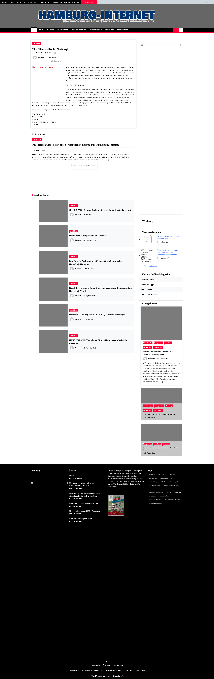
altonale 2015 (178, 492)
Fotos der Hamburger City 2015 (81, 519)
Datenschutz (122, 30)
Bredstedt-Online (147, 280)
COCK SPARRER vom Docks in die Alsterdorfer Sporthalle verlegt (100, 210)
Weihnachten (158, 347)
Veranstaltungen (79, 30)
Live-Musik (37, 43)
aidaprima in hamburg (166, 478)
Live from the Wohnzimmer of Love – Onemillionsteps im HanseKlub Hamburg (95, 262)
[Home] (34, 30)
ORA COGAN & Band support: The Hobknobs (169, 237)
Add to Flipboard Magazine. (42, 52)
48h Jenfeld (173, 474)
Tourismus (166, 444)
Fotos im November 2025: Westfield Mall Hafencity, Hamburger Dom (158, 353)
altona (150, 489)
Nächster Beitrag (38, 134)
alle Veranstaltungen (149, 266)
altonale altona (152, 496)
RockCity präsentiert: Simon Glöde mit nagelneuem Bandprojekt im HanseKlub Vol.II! (100, 289)
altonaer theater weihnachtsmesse (156, 492)
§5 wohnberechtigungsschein (155, 503)
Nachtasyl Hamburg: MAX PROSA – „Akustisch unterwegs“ (97, 315)
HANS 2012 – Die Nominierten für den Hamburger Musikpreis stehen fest (98, 341)
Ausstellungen (148, 406)
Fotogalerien (96, 30)
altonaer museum (159, 489)
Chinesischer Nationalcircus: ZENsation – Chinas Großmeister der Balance (168, 252)
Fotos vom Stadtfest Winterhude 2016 (83, 503)
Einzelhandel (147, 343)
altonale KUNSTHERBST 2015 (172, 499)
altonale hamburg (164, 496)
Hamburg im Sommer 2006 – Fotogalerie (84, 511)
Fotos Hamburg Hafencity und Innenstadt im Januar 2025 (161, 449)
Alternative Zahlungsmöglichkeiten (171, 485)
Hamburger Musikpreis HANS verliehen (87, 235)
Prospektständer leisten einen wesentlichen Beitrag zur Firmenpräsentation (75, 144)
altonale (169, 492)
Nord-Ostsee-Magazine (149, 294)
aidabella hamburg (153, 478)
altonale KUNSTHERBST (155, 499)
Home (41, 30)
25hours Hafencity (162, 474)
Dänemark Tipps (147, 285)
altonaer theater (170, 489)
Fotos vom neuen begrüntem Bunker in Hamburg (159, 414)
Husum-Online (146, 290)
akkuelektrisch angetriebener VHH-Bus (157, 482)
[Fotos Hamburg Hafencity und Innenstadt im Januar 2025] (161, 440)
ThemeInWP (118, 676)
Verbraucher (158, 410)
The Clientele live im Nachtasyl (50, 49)
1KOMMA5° (152, 474)
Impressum (109, 30)
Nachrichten (63, 30)
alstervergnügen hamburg (154, 485)
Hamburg (50, 30)
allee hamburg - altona (175, 482)
